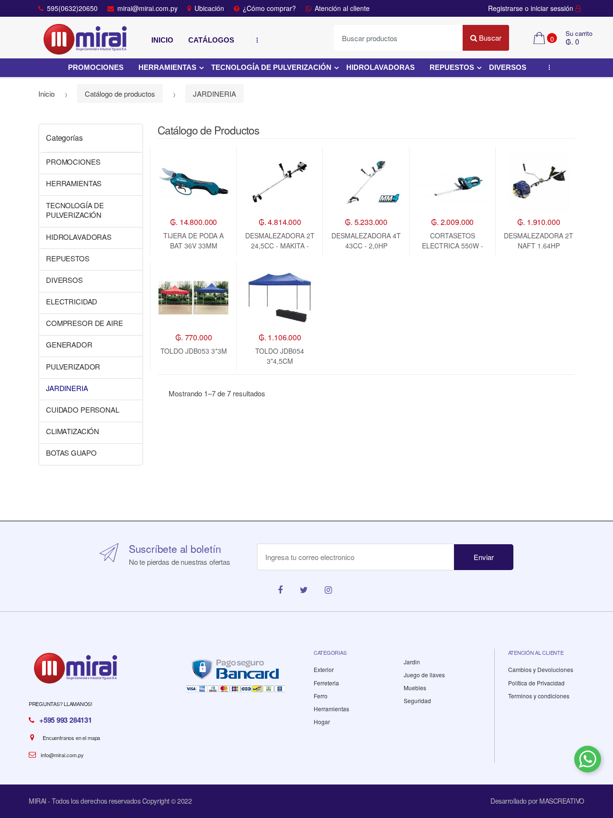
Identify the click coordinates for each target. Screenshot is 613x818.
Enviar (484, 557)
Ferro (321, 696)
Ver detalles (366, 275)
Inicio (162, 40)
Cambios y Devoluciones (540, 669)
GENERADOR (69, 344)
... (255, 40)
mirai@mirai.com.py (147, 8)
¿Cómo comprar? (269, 8)
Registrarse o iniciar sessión (531, 8)
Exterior (324, 669)
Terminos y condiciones (538, 696)
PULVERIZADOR (73, 366)
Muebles (415, 688)
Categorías (64, 137)
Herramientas (331, 709)
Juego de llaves (424, 675)
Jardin (412, 662)
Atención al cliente (342, 8)
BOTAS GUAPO (71, 453)
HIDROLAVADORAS (380, 67)
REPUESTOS (452, 67)
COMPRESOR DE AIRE (84, 323)
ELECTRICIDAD (71, 301)
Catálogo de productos (120, 94)
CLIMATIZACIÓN (72, 431)
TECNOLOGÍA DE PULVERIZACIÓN (271, 67)
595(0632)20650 (72, 8)
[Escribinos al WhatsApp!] (587, 761)
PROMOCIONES (96, 67)
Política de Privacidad (536, 683)
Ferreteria (326, 683)
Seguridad (417, 700)
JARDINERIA (214, 94)
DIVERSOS (507, 67)
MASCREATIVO (561, 801)
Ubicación (209, 8)
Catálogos (211, 40)
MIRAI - (40, 801)
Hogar (322, 721)
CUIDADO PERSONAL (82, 409)
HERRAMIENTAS (167, 67)
